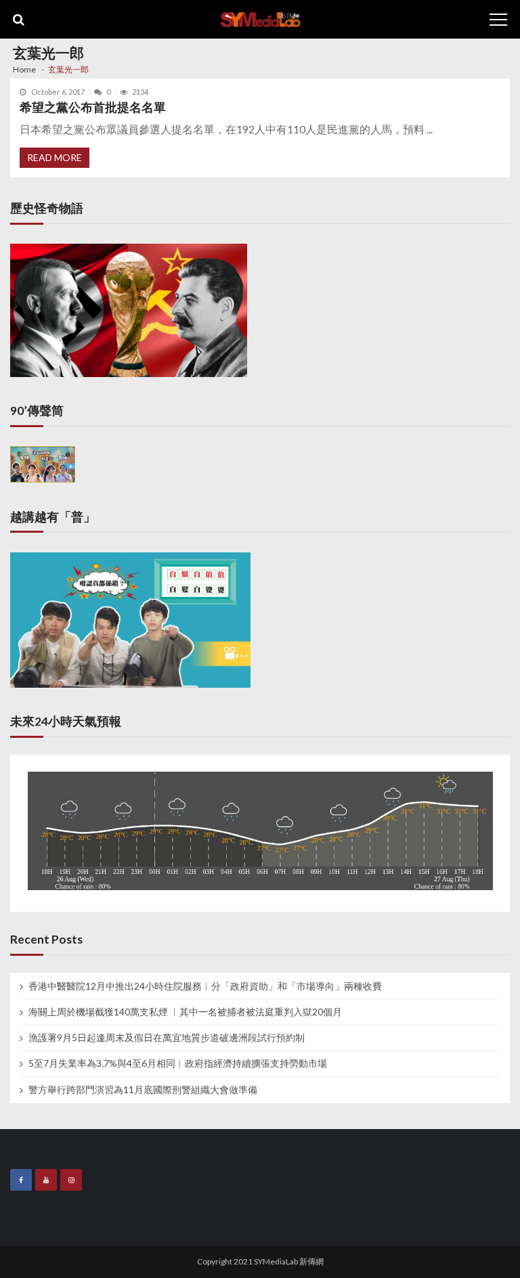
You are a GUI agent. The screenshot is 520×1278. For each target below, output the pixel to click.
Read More (54, 157)
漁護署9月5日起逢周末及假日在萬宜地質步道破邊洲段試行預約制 (166, 1038)
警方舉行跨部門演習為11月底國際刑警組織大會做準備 (142, 1090)
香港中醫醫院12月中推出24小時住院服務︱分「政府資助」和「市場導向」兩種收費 (205, 986)
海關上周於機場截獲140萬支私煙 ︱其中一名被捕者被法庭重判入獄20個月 (185, 1012)
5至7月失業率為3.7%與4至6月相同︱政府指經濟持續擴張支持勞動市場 (177, 1063)
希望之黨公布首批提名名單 (93, 107)
